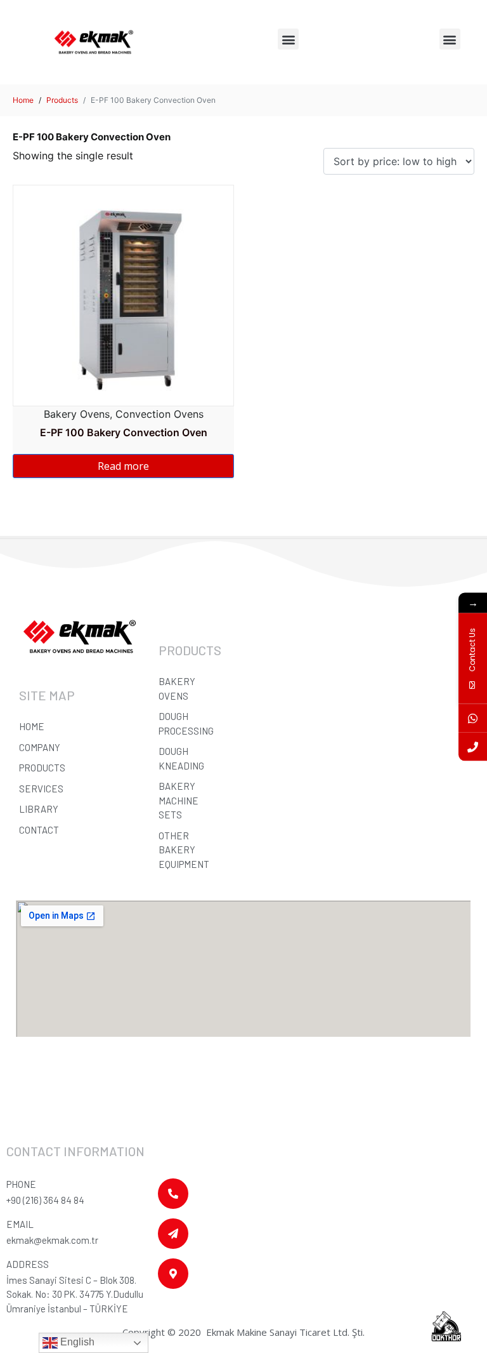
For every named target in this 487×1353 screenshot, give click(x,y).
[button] (288, 39)
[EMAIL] (173, 1233)
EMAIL (20, 1224)
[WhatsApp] (472, 717)
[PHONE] (173, 1193)
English (76, 1341)
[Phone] (472, 746)
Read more (123, 466)
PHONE (21, 1184)
